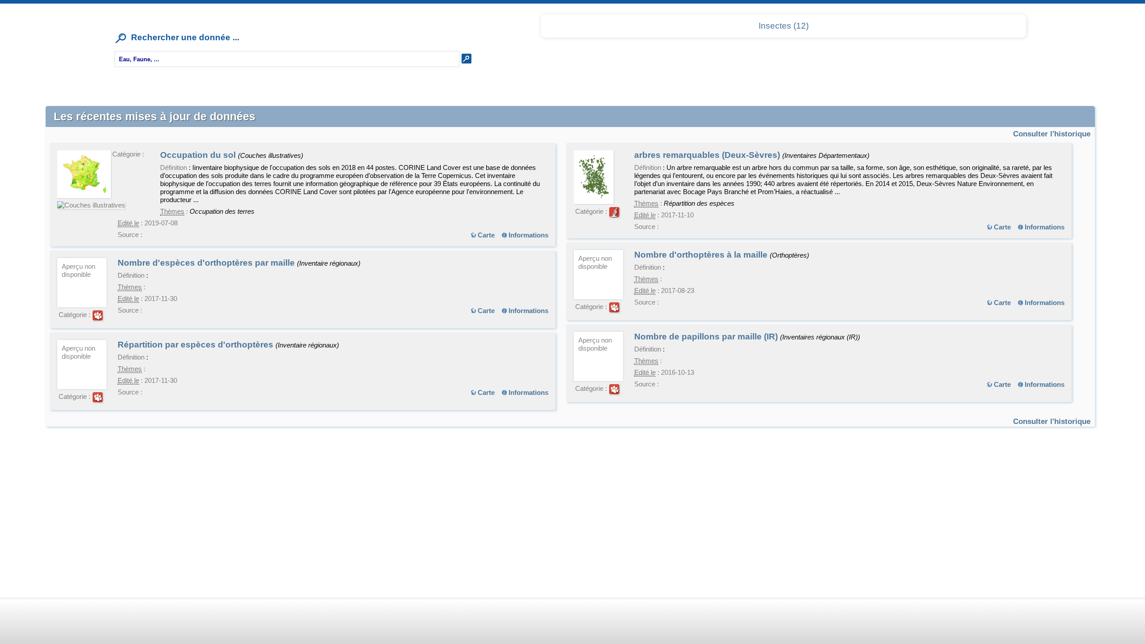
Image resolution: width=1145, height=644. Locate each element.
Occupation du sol (199, 155)
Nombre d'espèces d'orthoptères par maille (207, 262)
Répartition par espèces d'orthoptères (197, 344)
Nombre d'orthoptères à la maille (702, 254)
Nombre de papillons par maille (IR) (707, 336)
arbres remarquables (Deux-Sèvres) (708, 155)
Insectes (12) (784, 25)
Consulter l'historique (1051, 133)
